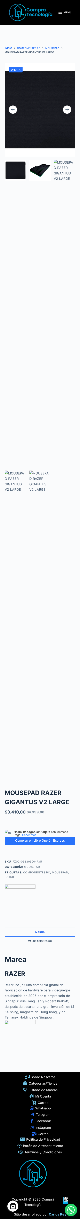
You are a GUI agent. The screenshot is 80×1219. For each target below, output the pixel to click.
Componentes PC (36, 872)
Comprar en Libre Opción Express (40, 840)
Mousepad (32, 866)
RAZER (9, 876)
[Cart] (12, 1206)
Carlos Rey (57, 1214)
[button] (71, 1210)
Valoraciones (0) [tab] (40, 941)
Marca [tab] (40, 932)
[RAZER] (20, 899)
